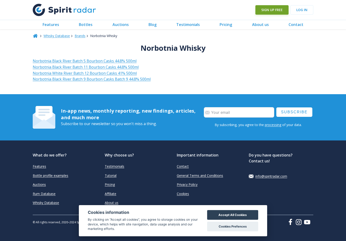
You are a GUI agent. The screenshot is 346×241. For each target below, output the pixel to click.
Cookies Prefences (233, 226)
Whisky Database (57, 36)
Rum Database (44, 193)
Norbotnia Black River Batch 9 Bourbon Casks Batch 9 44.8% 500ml (92, 79)
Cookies (183, 193)
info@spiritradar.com (271, 176)
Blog (153, 24)
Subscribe (294, 112)
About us (260, 24)
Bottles (86, 24)
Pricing (226, 24)
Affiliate (110, 193)
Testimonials (188, 24)
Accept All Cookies (232, 215)
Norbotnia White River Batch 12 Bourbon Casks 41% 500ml (85, 73)
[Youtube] (308, 222)
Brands (80, 36)
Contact (296, 24)
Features (51, 24)
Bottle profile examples (50, 175)
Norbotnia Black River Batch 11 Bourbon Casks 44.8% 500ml (86, 67)
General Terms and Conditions (200, 175)
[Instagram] (299, 222)
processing (273, 125)
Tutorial (111, 175)
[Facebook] (291, 222)
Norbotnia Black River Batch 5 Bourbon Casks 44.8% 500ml (85, 60)
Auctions (121, 24)
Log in (301, 10)
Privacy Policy (187, 184)
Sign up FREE (272, 10)
